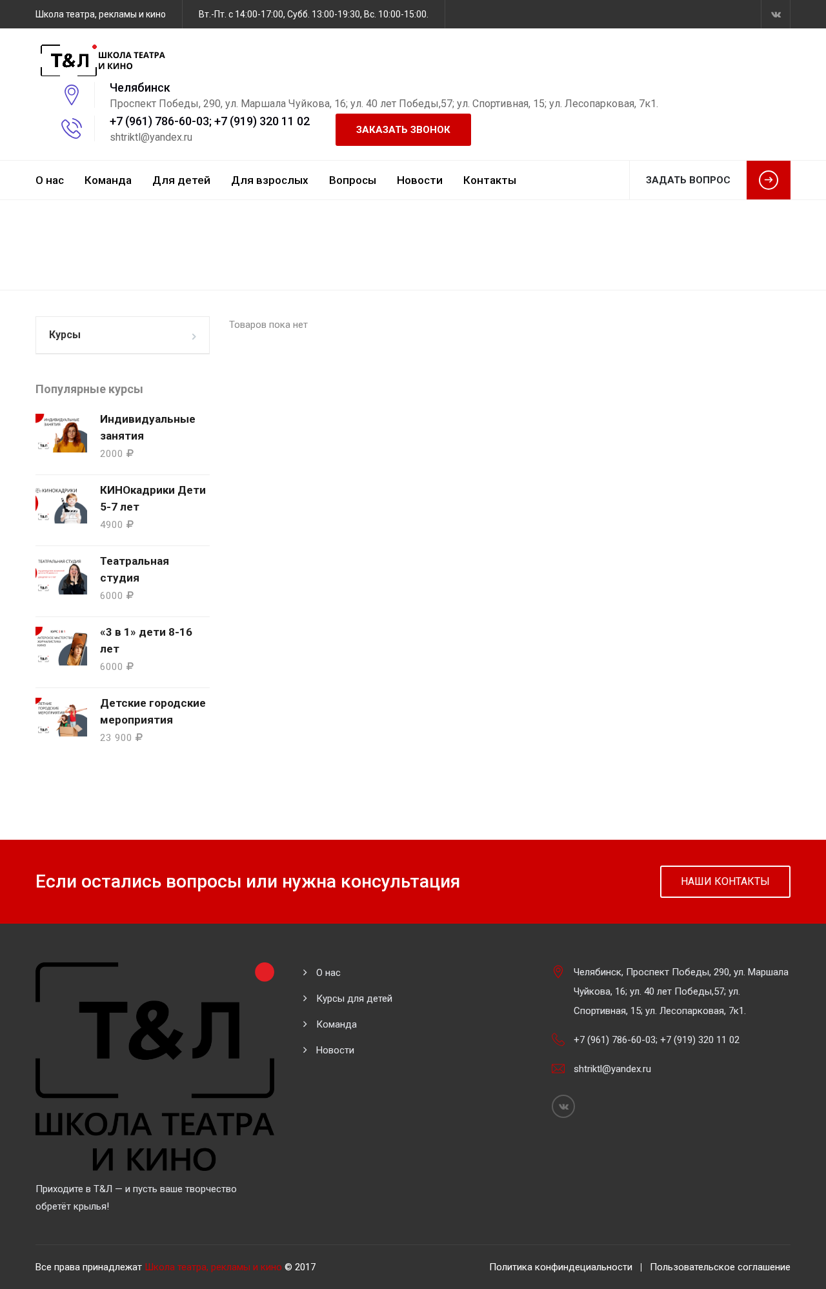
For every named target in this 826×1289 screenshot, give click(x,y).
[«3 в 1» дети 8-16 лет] (61, 646)
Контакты (489, 180)
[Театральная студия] (61, 575)
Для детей (181, 180)
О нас (49, 180)
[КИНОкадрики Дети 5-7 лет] (61, 504)
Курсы (65, 335)
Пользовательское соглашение (720, 1267)
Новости (420, 180)
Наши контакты (725, 881)
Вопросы (352, 180)
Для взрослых (269, 180)
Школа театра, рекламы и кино (213, 1267)
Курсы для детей (354, 998)
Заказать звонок (403, 130)
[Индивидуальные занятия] (61, 433)
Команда (108, 180)
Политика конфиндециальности (560, 1267)
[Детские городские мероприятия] (61, 717)
